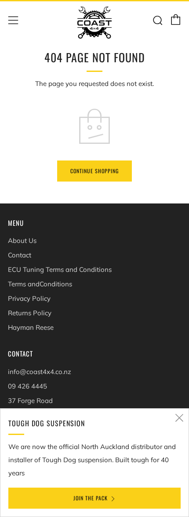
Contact (19, 255)
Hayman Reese (31, 327)
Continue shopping (94, 171)
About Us (22, 240)
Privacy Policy (29, 298)
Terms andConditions (40, 284)
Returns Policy (29, 313)
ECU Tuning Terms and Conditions (60, 269)
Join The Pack (90, 498)
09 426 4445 (27, 386)
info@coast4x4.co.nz (39, 371)
